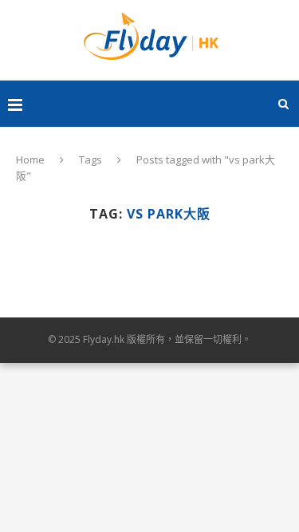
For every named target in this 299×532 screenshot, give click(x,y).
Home (30, 159)
